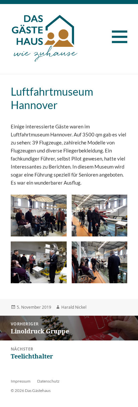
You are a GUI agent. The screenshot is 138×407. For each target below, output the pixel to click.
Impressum (20, 381)
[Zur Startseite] (44, 36)
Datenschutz (48, 381)
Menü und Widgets (123, 39)
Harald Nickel (73, 307)
